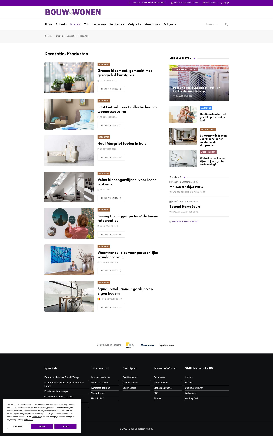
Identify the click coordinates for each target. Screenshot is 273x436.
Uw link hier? (97, 398)
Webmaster (191, 393)
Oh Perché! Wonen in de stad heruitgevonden (58, 398)
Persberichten (161, 382)
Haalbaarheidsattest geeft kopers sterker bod (213, 117)
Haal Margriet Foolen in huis (122, 144)
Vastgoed (133, 24)
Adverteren (147, 3)
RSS (156, 393)
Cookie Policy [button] (37, 417)
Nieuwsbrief (160, 3)
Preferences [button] (28, 420)
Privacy (189, 382)
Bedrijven (169, 24)
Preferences (18, 426)
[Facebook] (218, 3)
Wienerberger (98, 393)
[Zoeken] (226, 24)
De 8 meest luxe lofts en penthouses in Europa (64, 384)
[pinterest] (228, 3)
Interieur (75, 24)
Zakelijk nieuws (130, 382)
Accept (66, 426)
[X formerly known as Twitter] (221, 3)
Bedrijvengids (129, 388)
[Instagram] (225, 3)
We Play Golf (191, 398)
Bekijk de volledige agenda (186, 222)
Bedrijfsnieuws (130, 377)
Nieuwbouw (151, 24)
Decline (42, 426)
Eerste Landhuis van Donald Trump (61, 377)
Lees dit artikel (109, 89)
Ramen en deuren (99, 382)
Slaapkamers (208, 130)
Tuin (86, 24)
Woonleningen (208, 152)
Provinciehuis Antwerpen (56, 391)
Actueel (60, 24)
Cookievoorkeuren (194, 388)
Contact (136, 3)
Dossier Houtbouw (100, 377)
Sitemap (158, 398)
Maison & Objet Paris (186, 187)
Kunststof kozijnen (100, 388)
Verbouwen (99, 24)
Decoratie (71, 36)
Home (48, 24)
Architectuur (116, 24)
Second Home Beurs (184, 206)
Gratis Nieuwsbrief (163, 388)
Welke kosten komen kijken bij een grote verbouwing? (213, 161)
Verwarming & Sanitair (185, 69)
